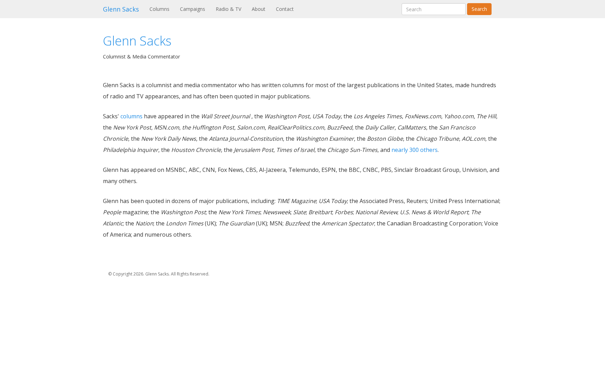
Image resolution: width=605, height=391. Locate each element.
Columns (162, 8)
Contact (285, 9)
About (258, 9)
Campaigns (192, 9)
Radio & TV (228, 9)
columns (131, 116)
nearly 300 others (414, 150)
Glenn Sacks (121, 9)
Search (479, 9)
